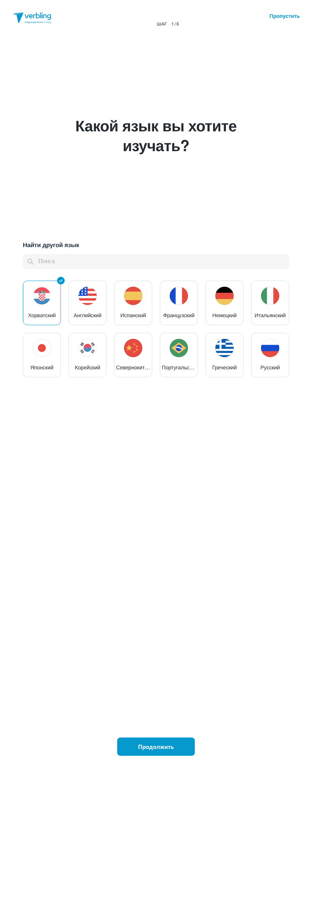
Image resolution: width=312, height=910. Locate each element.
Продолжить (156, 746)
